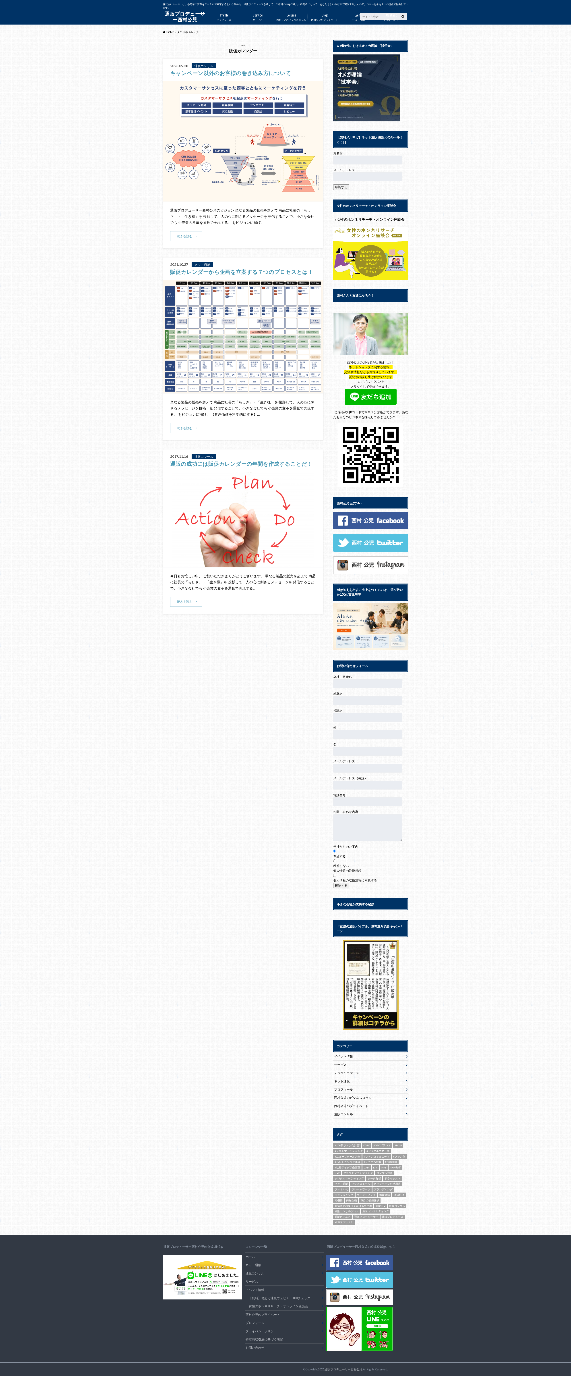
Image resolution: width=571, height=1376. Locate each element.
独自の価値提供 (369, 1200)
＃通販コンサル (344, 1222)
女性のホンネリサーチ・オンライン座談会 (278, 1306)
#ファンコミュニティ (376, 1156)
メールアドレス (344, 170)
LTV (375, 1167)
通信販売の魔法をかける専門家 (353, 1206)
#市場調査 (391, 1162)
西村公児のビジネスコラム (291, 16)
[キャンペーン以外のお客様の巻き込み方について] (243, 199)
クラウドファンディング (358, 1172)
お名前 (338, 153)
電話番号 (339, 795)
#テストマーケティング (349, 1151)
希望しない (341, 866)
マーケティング (366, 1195)
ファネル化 (341, 1189)
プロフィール (224, 16)
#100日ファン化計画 (347, 1145)
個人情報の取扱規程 (347, 871)
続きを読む (184, 236)
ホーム (250, 1257)
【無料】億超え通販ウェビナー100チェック (279, 1298)
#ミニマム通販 (372, 1162)
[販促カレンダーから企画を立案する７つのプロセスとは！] (243, 391)
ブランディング (383, 1189)
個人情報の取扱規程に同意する (355, 880)
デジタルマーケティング (349, 1178)
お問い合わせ (391, 16)
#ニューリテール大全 (347, 1156)
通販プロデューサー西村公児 (343, 1369)
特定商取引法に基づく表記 (264, 1339)
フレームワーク (361, 1189)
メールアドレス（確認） (350, 778)
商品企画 (351, 1200)
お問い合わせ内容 (345, 812)
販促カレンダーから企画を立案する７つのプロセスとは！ (241, 271)
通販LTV (380, 1206)
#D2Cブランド (382, 1145)
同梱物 (339, 1200)
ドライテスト (393, 1178)
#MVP (398, 1145)
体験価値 (384, 1195)
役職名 (338, 711)
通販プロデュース (392, 1216)
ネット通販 (342, 1081)
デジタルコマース (346, 1073)
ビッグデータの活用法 (387, 1183)
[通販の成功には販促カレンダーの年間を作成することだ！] (243, 564)
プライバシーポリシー (261, 1331)
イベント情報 (358, 16)
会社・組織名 (342, 677)
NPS (383, 1167)
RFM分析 (395, 1167)
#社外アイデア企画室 (347, 1167)
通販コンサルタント (347, 1211)
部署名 (338, 694)
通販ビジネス (343, 1216)
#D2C (366, 1145)
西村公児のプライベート (324, 16)
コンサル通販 (385, 1172)
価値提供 (399, 1195)
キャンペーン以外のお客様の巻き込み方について (230, 73)
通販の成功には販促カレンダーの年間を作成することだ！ (241, 463)
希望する (339, 856)
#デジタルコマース (377, 1151)
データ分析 (374, 1178)
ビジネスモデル (361, 1183)
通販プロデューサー (366, 1216)
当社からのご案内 (345, 846)
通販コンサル (343, 1114)
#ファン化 (399, 1156)
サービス (258, 16)
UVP (337, 1172)
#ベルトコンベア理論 (347, 1162)
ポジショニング (344, 1195)
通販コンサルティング (375, 1211)
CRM (367, 1167)
